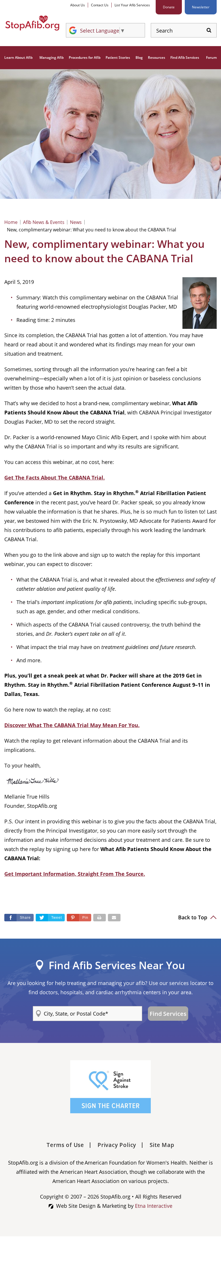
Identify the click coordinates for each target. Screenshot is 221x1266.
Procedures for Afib (84, 57)
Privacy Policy (117, 1145)
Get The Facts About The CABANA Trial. (54, 477)
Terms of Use (65, 1145)
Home (11, 222)
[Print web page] (99, 917)
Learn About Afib (18, 57)
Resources (156, 57)
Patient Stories (118, 57)
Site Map (162, 1145)
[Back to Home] (32, 23)
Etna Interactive (153, 1205)
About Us (77, 5)
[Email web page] (114, 917)
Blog (139, 57)
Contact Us (99, 5)
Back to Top (193, 917)
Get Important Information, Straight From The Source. (74, 873)
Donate (169, 7)
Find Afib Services (184, 57)
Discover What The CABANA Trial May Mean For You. (72, 725)
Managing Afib (51, 57)
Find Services (168, 1014)
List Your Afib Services (132, 5)
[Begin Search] (208, 30)
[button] (79, 917)
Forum (211, 57)
